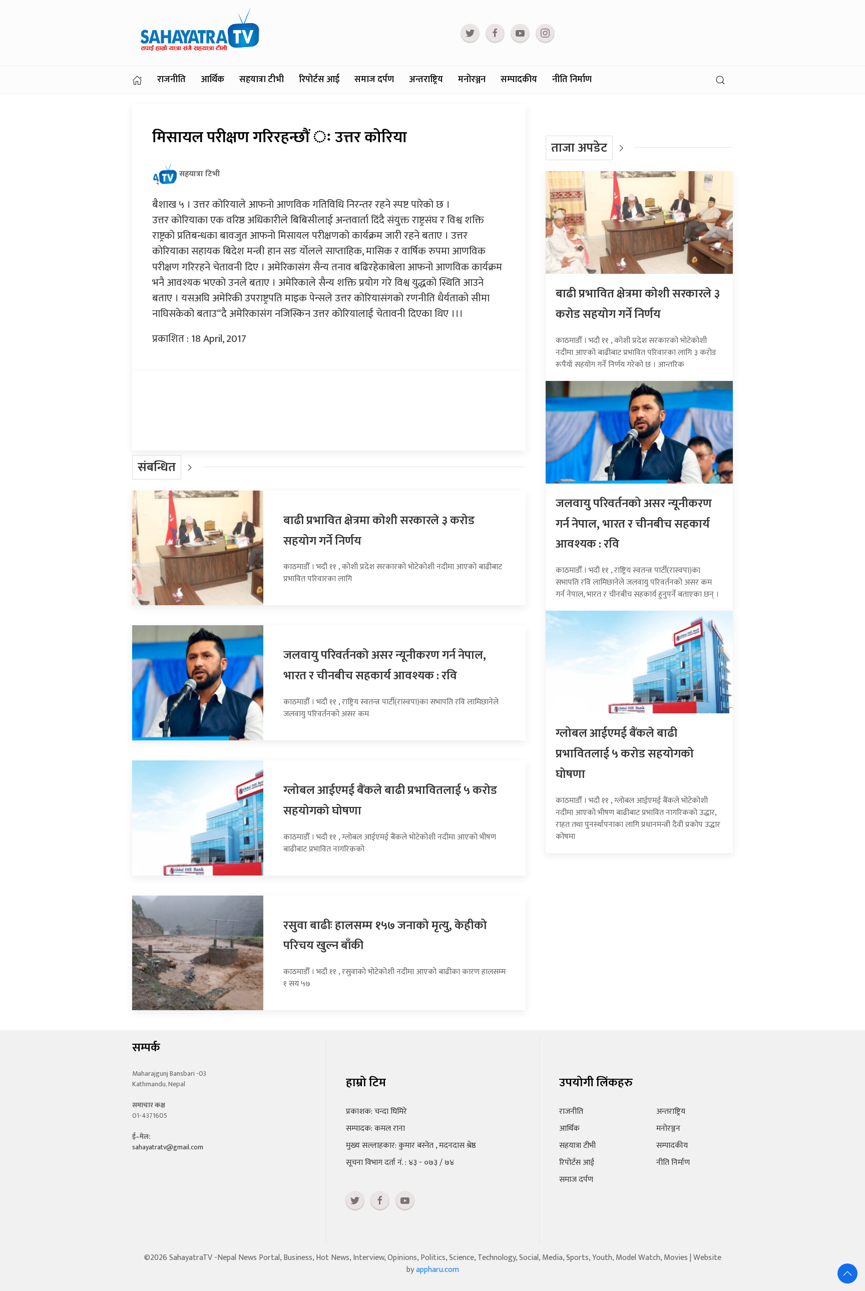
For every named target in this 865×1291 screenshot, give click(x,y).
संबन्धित (157, 467)
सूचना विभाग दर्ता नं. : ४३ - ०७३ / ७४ (400, 1162)
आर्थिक (212, 79)
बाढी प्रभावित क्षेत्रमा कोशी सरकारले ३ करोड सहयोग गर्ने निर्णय (638, 304)
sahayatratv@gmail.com (167, 1147)
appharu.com (437, 1269)
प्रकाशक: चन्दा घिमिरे (376, 1111)
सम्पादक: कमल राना (375, 1128)
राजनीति (171, 79)
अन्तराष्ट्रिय (426, 79)
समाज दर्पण (374, 79)
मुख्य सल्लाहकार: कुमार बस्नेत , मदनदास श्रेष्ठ (411, 1145)
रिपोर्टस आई (319, 79)
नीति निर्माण (572, 79)
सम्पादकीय (519, 79)
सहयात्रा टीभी (261, 79)
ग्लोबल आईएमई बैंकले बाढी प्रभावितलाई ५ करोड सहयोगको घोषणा (625, 753)
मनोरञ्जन (472, 79)
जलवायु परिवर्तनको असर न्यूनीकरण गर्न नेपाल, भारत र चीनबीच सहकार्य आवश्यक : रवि (384, 665)
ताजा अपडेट (579, 148)
